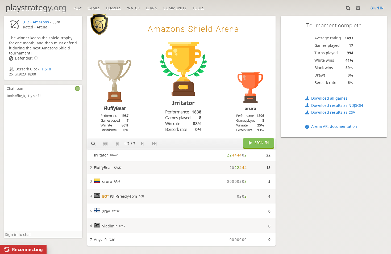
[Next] (142, 144)
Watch (133, 7)
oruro (250, 108)
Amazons (41, 21)
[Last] (154, 144)
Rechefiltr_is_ (16, 96)
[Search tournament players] (93, 144)
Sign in (377, 8)
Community (175, 7)
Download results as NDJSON (337, 105)
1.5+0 (46, 68)
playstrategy (36, 7)
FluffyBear (114, 108)
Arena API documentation (334, 126)
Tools (198, 7)
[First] (105, 144)
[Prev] (117, 144)
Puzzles (113, 7)
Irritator (183, 103)
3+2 (26, 21)
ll (40, 58)
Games (94, 7)
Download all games (329, 98)
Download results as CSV (333, 112)
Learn (151, 7)
